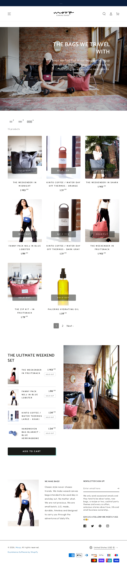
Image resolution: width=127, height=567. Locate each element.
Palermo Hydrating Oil (63, 309)
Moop (18, 547)
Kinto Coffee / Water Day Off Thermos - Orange (63, 184)
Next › (70, 325)
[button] (104, 13)
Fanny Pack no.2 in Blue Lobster (25, 247)
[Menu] (9, 13)
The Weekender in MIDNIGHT (25, 184)
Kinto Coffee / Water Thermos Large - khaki (32, 416)
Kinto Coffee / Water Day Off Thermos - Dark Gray (63, 247)
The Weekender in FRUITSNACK (102, 247)
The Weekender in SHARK (102, 182)
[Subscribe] (118, 488)
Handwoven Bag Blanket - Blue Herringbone (31, 433)
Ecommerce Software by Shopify (23, 552)
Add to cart (32, 451)
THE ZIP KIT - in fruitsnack (25, 311)
